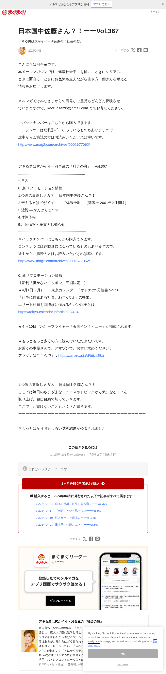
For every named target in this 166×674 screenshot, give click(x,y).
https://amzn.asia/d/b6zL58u (81, 356)
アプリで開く (101, 4)
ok (123, 653)
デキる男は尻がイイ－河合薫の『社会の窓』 (50, 41)
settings (122, 664)
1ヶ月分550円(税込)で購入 (80, 483)
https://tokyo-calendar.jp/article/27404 (48, 312)
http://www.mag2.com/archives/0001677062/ (54, 145)
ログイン (155, 12)
